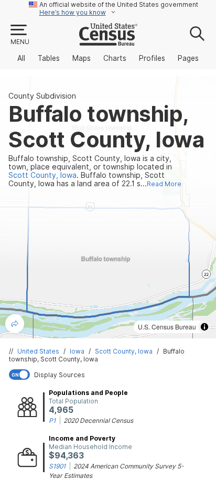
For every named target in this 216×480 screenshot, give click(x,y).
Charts (114, 58)
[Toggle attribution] (204, 327)
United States (38, 351)
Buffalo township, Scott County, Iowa (97, 355)
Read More (164, 184)
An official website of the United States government (118, 4)
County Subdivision (42, 96)
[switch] (110, 374)
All (21, 58)
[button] (19, 35)
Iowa (77, 351)
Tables (49, 58)
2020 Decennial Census (98, 420)
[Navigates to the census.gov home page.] (108, 41)
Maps (81, 58)
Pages (188, 58)
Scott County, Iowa (124, 351)
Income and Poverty (82, 438)
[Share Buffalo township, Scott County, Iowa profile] (14, 323)
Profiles (152, 58)
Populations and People (88, 393)
